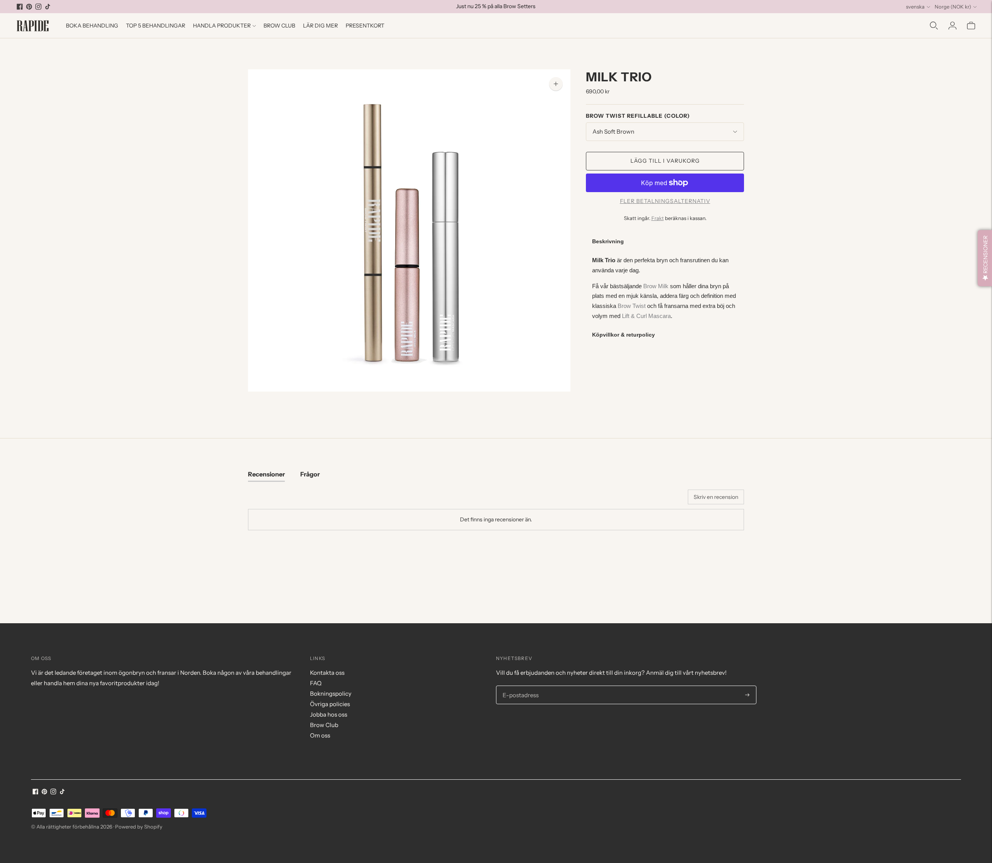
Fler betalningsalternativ (665, 201)
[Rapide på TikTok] (48, 6)
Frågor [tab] (310, 474)
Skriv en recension (716, 496)
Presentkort (365, 25)
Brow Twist (632, 306)
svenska (915, 6)
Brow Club (279, 25)
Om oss (320, 735)
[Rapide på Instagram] (38, 6)
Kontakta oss (327, 672)
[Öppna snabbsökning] (933, 25)
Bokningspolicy (330, 693)
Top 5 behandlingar (155, 25)
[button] (985, 258)
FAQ (316, 683)
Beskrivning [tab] (608, 241)
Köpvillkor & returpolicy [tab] (623, 335)
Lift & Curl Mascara (646, 316)
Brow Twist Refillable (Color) (638, 115)
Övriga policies (330, 704)
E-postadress (519, 686)
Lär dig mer (320, 25)
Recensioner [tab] (266, 474)
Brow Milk (655, 286)
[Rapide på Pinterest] (29, 6)
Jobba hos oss (328, 714)
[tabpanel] (665, 288)
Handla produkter (222, 25)
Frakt (657, 218)
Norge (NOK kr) (953, 6)
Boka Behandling (92, 25)
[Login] (952, 25)
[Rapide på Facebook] (20, 6)
